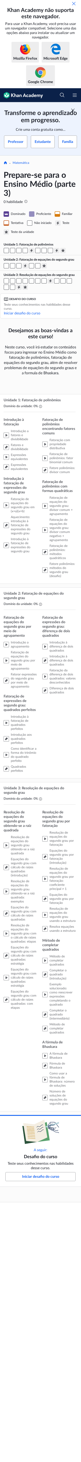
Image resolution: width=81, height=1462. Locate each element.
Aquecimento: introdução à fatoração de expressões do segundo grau (20, 525)
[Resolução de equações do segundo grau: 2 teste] (19, 287)
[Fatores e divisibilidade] (6, 250)
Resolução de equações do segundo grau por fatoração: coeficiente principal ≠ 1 (62, 879)
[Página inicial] (5, 163)
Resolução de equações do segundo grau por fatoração (62, 838)
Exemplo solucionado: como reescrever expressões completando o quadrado (61, 994)
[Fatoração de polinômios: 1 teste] (31, 250)
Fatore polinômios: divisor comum (62, 470)
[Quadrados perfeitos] (19, 265)
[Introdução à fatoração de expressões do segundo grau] (25, 250)
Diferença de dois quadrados (62, 690)
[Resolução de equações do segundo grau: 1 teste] (50, 281)
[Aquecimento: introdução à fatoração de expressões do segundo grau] (19, 250)
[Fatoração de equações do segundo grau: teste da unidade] (44, 265)
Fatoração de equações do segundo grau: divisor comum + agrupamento (61, 506)
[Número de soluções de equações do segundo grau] (12, 287)
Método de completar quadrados (57, 960)
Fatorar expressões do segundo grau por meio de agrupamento (24, 680)
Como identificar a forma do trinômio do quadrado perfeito (23, 755)
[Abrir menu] (74, 95)
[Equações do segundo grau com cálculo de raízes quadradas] (12, 281)
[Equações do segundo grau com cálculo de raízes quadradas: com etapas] (25, 281)
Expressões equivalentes (19, 457)
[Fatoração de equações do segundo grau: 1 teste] (25, 265)
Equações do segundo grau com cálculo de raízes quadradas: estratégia (23, 955)
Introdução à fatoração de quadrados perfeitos (20, 723)
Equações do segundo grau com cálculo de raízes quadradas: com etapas (23, 999)
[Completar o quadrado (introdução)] (56, 281)
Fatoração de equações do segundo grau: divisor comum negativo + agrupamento (60, 530)
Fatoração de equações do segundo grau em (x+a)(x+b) (23, 505)
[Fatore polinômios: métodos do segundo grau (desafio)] (50, 250)
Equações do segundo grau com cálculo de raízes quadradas (23, 913)
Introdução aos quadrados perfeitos (21, 739)
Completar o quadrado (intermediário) (60, 1014)
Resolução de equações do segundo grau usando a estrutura (63, 915)
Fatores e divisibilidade (19, 447)
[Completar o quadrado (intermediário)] (63, 281)
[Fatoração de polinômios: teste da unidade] (63, 250)
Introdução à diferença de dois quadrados (61, 646)
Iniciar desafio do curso (22, 313)
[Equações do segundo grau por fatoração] (37, 281)
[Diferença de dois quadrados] (37, 265)
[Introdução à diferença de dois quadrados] (31, 265)
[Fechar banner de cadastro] (72, 110)
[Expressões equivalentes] (12, 250)
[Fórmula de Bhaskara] (6, 287)
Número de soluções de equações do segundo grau (59, 1097)
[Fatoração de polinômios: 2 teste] (56, 250)
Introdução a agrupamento (20, 644)
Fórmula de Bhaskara (57, 1065)
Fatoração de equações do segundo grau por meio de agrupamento (23, 660)
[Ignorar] (73, 3)
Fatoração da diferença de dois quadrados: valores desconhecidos (63, 676)
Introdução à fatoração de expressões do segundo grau (20, 545)
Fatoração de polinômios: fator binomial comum (61, 458)
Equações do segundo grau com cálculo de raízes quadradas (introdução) (23, 867)
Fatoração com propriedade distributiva (60, 444)
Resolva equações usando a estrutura (63, 928)
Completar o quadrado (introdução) (58, 974)
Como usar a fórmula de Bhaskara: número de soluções (62, 1079)
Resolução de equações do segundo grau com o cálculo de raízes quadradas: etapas (23, 933)
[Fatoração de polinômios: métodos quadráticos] (44, 250)
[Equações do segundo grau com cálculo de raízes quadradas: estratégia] (19, 281)
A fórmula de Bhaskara (59, 1055)
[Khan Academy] (21, 95)
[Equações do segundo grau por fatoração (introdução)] (31, 281)
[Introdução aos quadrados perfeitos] (12, 265)
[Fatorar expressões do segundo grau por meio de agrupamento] (6, 265)
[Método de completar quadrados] (69, 281)
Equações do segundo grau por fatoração (62, 899)
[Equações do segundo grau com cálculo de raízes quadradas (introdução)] (6, 281)
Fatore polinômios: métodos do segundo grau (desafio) (62, 570)
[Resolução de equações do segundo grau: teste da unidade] (25, 287)
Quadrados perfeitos (18, 768)
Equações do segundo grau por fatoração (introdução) (62, 856)
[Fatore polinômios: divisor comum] (37, 250)
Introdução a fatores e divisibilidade (20, 435)
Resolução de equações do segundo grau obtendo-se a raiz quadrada (23, 845)
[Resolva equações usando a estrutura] (44, 281)
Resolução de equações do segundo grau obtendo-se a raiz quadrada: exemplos (23, 891)
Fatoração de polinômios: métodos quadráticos (59, 552)
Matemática (21, 163)
